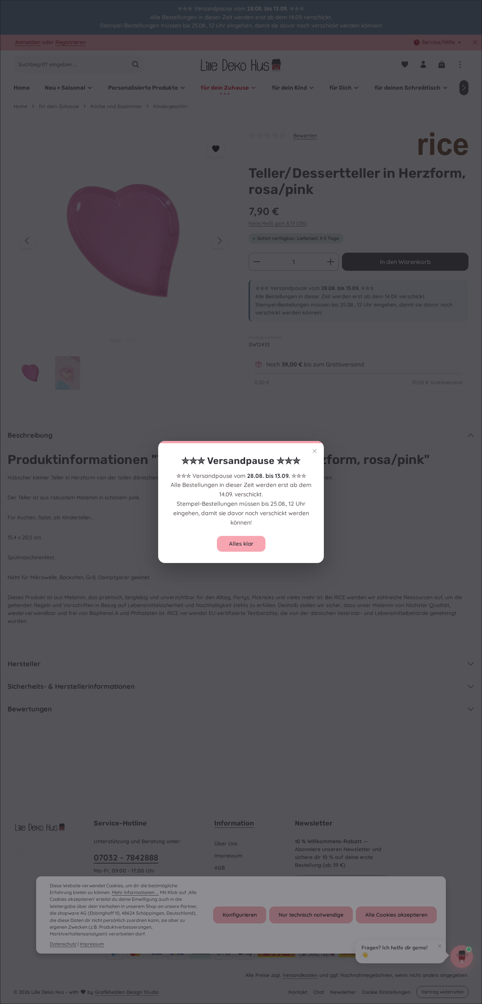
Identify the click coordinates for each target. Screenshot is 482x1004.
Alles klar (241, 543)
